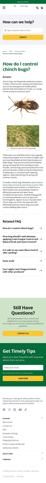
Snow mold (8, 261)
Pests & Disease (20, 51)
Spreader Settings (10, 433)
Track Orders (8, 437)
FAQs (10, 51)
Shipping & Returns (11, 440)
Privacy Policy (8, 476)
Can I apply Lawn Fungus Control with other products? (19, 270)
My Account (8, 422)
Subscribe (23, 378)
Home (4, 51)
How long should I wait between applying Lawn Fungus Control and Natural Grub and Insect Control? (20, 239)
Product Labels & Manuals (14, 444)
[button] (40, 418)
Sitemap (20, 476)
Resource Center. (23, 2)
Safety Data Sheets (10, 448)
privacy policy (28, 373)
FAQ (4, 429)
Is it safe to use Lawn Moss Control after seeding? (20, 251)
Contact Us (7, 426)
